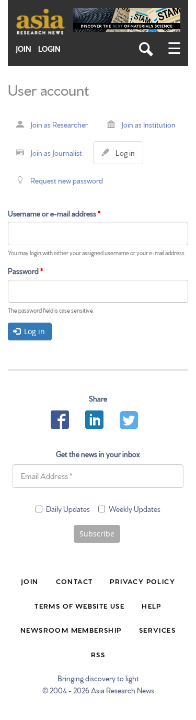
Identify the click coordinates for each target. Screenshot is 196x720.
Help (152, 605)
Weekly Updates (134, 508)
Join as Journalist (56, 152)
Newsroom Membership (71, 629)
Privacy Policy (142, 581)
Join (23, 49)
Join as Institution (148, 124)
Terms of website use (79, 605)
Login (49, 49)
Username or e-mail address (54, 213)
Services (157, 629)
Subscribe (96, 534)
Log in (127, 155)
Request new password (66, 180)
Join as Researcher (59, 124)
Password (25, 271)
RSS (98, 654)
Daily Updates (68, 508)
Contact (74, 581)
